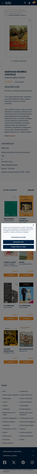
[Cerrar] (33, 225)
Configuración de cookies (18, 237)
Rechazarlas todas (18, 241)
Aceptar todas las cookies (18, 246)
